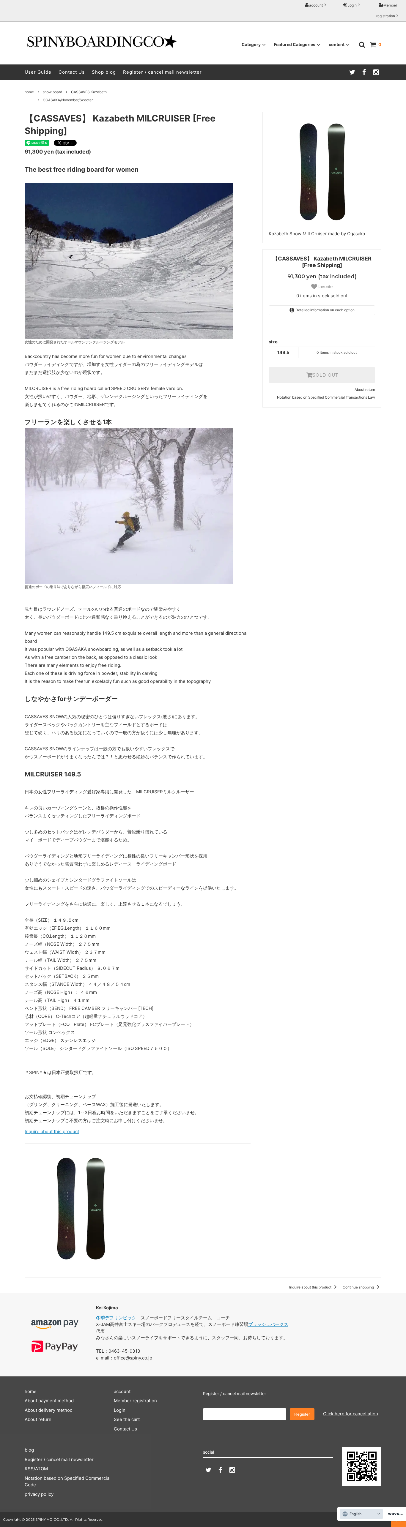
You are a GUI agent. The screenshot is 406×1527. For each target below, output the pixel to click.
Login (352, 5)
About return (365, 389)
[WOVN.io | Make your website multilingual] (394, 1514)
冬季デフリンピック (116, 1318)
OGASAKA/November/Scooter (68, 100)
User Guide (38, 72)
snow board (52, 92)
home (29, 92)
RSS (29, 1468)
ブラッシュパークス (268, 1324)
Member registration (386, 10)
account (316, 5)
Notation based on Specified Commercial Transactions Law (326, 397)
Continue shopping (359, 1287)
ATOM (41, 1468)
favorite (325, 286)
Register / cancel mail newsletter (162, 72)
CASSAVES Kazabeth (89, 92)
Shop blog (104, 72)
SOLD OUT (325, 375)
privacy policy (39, 1494)
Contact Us (72, 72)
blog (29, 1450)
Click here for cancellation (350, 1414)
